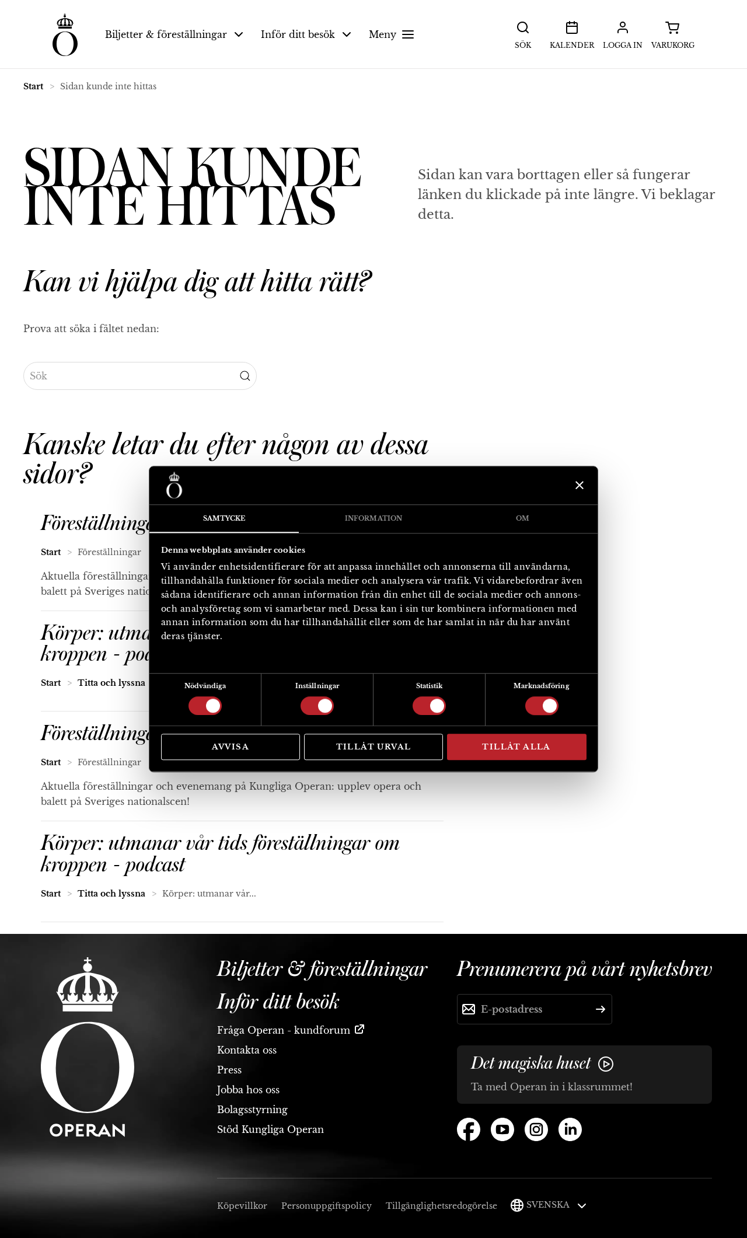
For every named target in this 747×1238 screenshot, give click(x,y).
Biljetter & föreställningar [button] (166, 34)
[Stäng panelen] (578, 485)
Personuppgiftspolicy (326, 1206)
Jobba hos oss (248, 1090)
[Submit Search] (245, 376)
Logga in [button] (623, 45)
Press (229, 1070)
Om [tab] (522, 518)
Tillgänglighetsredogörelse (441, 1206)
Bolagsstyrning (252, 1109)
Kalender (572, 45)
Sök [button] (523, 45)
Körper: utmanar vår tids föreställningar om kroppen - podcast (220, 854)
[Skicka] (600, 1009)
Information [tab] (373, 518)
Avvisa (230, 747)
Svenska (548, 1204)
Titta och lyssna (111, 683)
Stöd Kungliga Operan (270, 1129)
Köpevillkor (242, 1206)
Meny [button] (382, 34)
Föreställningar (102, 523)
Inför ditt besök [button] (298, 34)
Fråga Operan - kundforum (283, 1030)
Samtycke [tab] (224, 518)
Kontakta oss (247, 1050)
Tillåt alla (516, 747)
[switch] (317, 705)
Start (33, 86)
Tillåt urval (373, 747)
